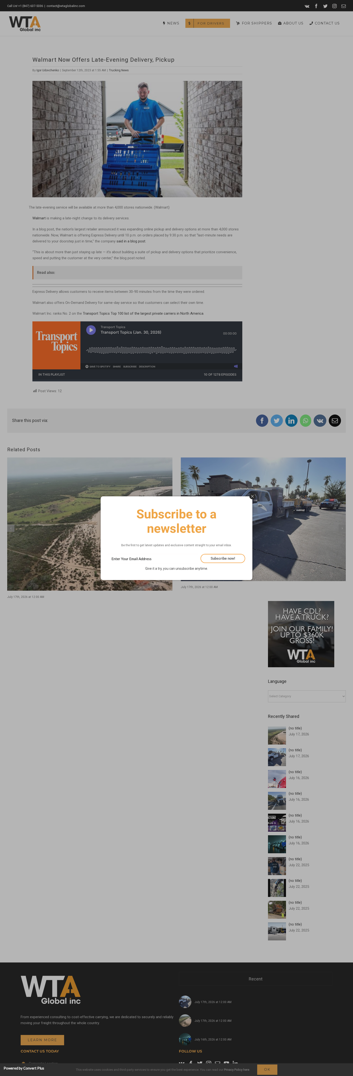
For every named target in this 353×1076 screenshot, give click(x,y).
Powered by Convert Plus (24, 1068)
